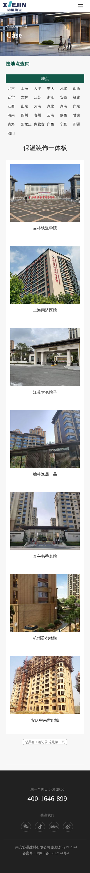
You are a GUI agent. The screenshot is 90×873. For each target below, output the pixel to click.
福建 (76, 97)
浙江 (50, 97)
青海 (11, 124)
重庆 (50, 88)
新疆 (76, 124)
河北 (63, 88)
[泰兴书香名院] (45, 521)
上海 (24, 88)
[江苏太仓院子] (45, 357)
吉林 (24, 97)
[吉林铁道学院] (45, 192)
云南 (50, 115)
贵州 (37, 115)
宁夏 (63, 124)
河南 (37, 106)
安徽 (63, 97)
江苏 (37, 97)
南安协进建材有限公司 (32, 847)
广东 (76, 106)
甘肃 (76, 115)
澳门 (11, 133)
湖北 (50, 106)
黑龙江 (26, 124)
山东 (24, 106)
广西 (50, 124)
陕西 (63, 115)
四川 (24, 115)
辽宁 (11, 97)
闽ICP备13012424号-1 (53, 853)
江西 (11, 106)
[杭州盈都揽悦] (45, 603)
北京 (11, 88)
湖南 (63, 106)
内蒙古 (39, 124)
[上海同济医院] (45, 275)
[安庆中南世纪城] (45, 685)
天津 (37, 88)
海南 (11, 115)
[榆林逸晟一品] (45, 439)
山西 (76, 88)
